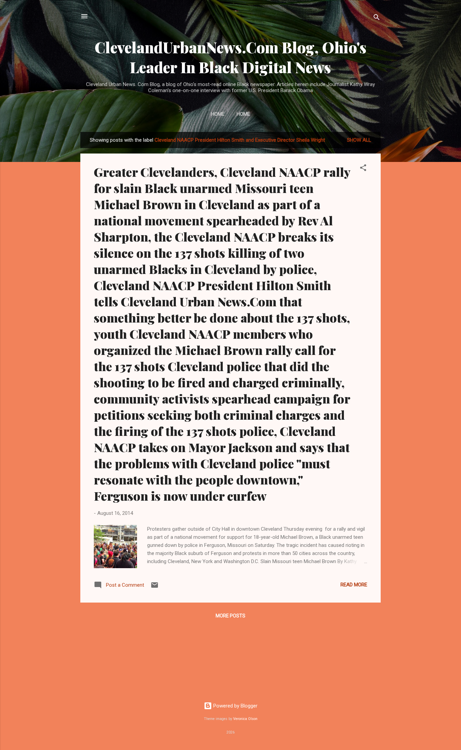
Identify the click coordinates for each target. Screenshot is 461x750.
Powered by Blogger (234, 706)
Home (217, 114)
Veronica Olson (245, 719)
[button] (363, 169)
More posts (230, 615)
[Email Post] (155, 587)
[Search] (377, 18)
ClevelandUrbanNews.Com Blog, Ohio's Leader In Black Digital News (230, 57)
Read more (354, 585)
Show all (359, 140)
